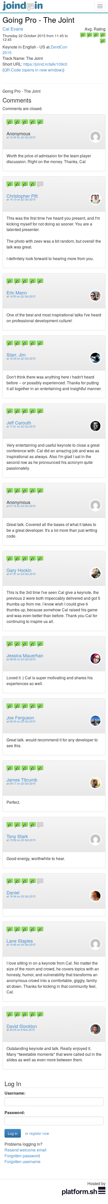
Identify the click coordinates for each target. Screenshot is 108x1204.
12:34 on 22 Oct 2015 (22, 137)
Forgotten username (22, 1161)
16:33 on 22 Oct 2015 (22, 358)
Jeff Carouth (19, 422)
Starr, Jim (16, 354)
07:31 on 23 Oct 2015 (22, 574)
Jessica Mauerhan (25, 655)
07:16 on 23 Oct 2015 (22, 506)
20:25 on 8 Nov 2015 (22, 1030)
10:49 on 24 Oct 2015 (22, 944)
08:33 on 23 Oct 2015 (22, 721)
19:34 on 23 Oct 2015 (22, 896)
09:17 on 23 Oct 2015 (22, 783)
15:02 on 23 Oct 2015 (22, 840)
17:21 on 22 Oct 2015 (22, 426)
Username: (15, 1093)
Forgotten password (22, 1156)
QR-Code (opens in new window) (33, 70)
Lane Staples (20, 940)
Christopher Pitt (22, 195)
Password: (15, 1112)
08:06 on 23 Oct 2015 (22, 659)
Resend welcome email (25, 1150)
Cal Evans (13, 28)
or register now (37, 1133)
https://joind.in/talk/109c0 (45, 64)
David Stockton (22, 1026)
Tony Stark (17, 836)
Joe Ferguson (20, 717)
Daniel (13, 892)
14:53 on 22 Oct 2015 (22, 296)
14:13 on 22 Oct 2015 (22, 199)
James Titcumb (22, 779)
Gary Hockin (19, 570)
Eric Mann (17, 292)
